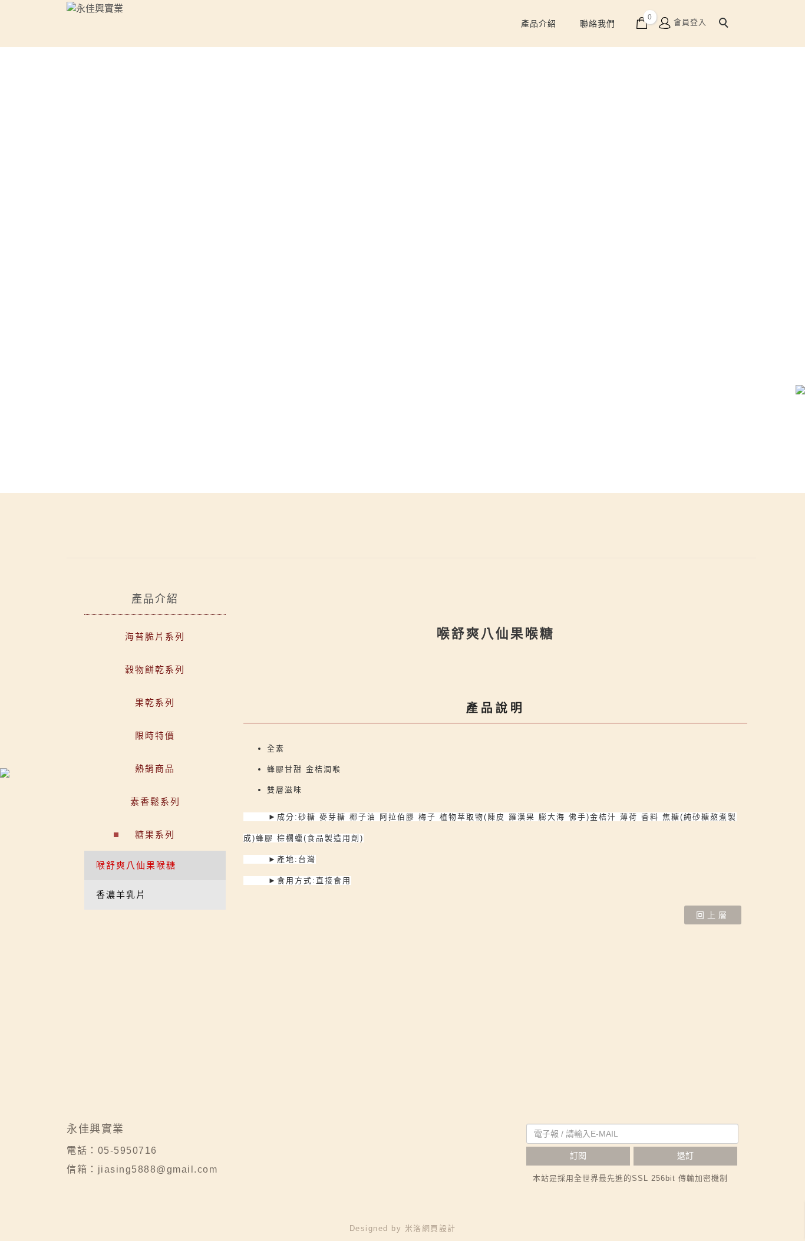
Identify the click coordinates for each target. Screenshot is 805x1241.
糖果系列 (155, 834)
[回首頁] (153, 9)
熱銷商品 (155, 768)
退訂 (685, 1155)
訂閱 (578, 1155)
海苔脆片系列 (155, 636)
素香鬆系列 (155, 801)
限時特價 (155, 735)
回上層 (713, 915)
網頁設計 (439, 1228)
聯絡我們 (597, 23)
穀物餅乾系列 (155, 669)
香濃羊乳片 (121, 895)
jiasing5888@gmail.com (158, 1169)
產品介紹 (538, 23)
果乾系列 (155, 702)
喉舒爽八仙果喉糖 (136, 865)
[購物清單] (642, 22)
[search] (725, 24)
